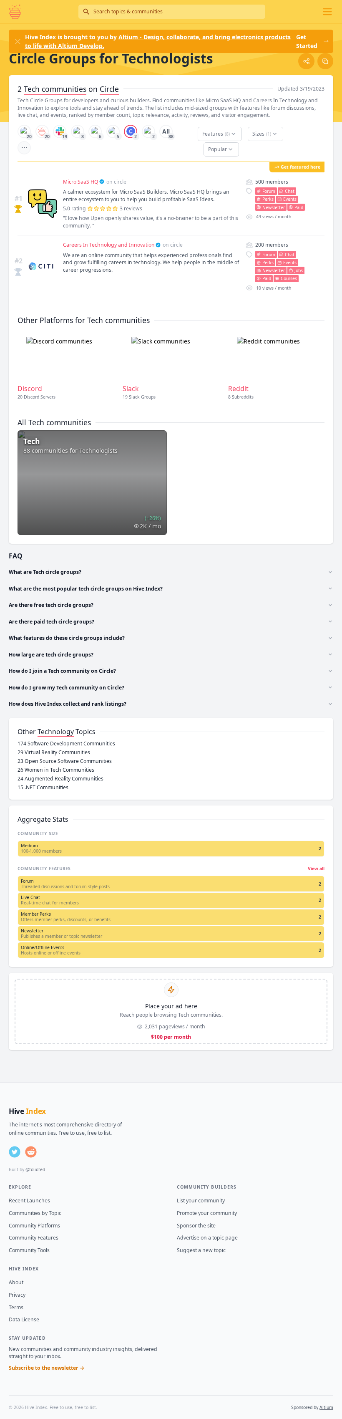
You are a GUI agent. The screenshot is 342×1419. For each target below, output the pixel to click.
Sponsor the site (196, 1225)
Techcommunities (55, 89)
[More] (24, 147)
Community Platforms (34, 1225)
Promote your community (207, 1213)
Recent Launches (29, 1200)
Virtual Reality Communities (54, 752)
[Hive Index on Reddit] (31, 1152)
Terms (16, 1307)
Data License (24, 1319)
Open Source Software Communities (65, 761)
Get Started (306, 41)
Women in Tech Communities (56, 769)
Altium (326, 1407)
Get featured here (300, 167)
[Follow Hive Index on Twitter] (14, 1152)
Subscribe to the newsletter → (47, 1367)
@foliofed (35, 1169)
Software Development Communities (66, 743)
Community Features (33, 1237)
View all (316, 868)
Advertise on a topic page (207, 1237)
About (16, 1282)
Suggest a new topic (201, 1250)
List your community (201, 1200)
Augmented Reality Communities (60, 778)
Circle (109, 89)
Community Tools (29, 1250)
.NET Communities (43, 787)
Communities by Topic (35, 1213)
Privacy (17, 1294)
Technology (56, 731)
